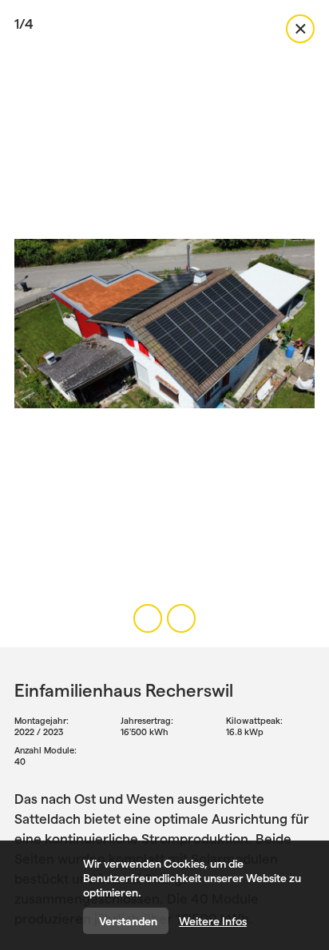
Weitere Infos (213, 921)
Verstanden (128, 921)
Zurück (300, 28)
